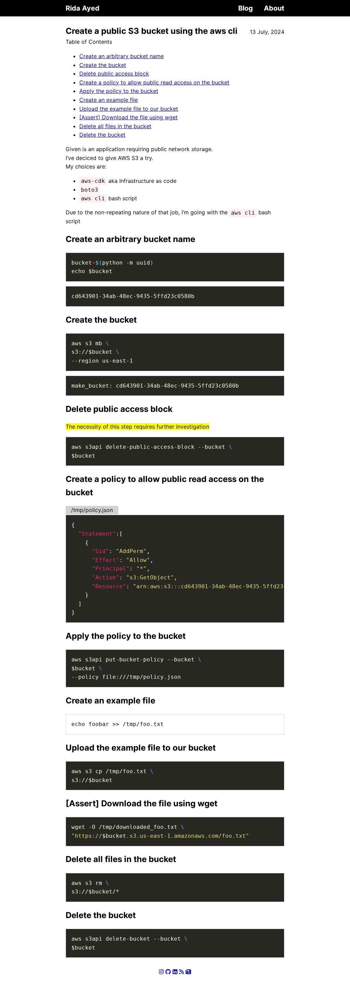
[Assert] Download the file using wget (128, 117)
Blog (245, 8)
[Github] (168, 971)
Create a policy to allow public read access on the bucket (154, 82)
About (274, 8)
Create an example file (108, 99)
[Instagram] (161, 971)
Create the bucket (102, 65)
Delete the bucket (102, 134)
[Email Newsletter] (188, 971)
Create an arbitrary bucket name (121, 56)
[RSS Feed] (181, 971)
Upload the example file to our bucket (128, 108)
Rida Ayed (82, 8)
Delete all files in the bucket (115, 126)
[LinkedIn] (175, 971)
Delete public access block (114, 73)
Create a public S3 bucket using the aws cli (152, 31)
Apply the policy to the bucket (118, 91)
